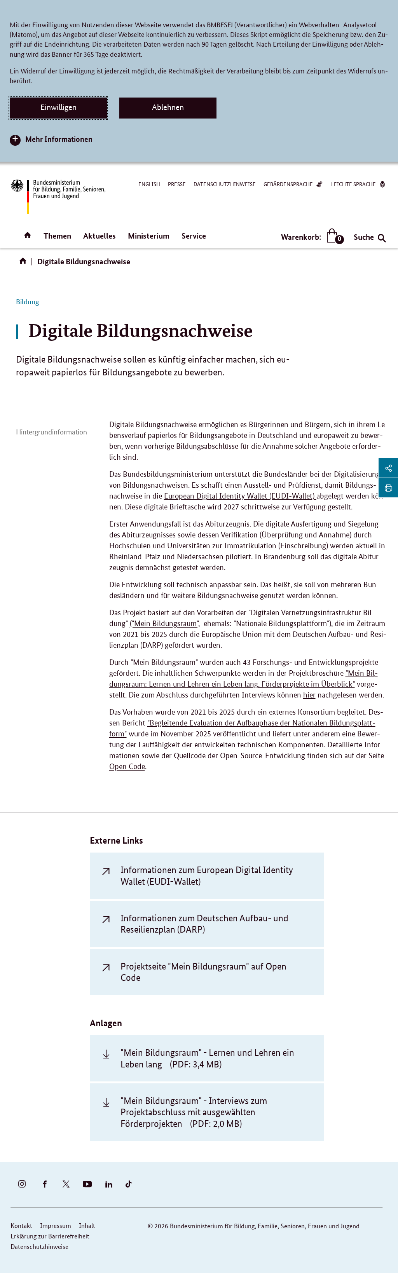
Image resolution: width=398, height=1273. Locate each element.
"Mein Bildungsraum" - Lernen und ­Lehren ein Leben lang (207, 1058)
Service (194, 236)
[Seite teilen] (388, 468)
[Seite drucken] (388, 487)
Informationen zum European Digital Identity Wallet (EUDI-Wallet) (206, 875)
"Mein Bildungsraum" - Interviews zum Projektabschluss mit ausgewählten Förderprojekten (193, 1112)
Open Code (127, 766)
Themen (57, 236)
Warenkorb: (310, 237)
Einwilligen (58, 107)
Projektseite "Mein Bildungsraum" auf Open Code (203, 972)
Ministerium (148, 236)
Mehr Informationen (59, 139)
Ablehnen (168, 107)
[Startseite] (24, 263)
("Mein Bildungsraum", (165, 623)
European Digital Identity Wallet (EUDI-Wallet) (240, 496)
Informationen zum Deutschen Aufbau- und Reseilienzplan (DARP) (204, 923)
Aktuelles (99, 236)
